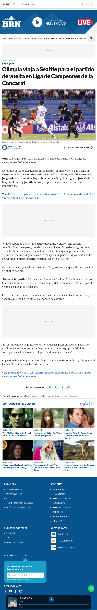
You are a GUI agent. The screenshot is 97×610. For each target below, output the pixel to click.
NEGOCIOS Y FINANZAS (49, 38)
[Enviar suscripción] (41, 575)
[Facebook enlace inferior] (15, 591)
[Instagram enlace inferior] (20, 591)
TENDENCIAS (72, 38)
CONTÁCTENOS (14, 489)
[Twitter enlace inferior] (5, 591)
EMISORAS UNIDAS (27, 4)
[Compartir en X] (62, 387)
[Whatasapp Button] (91, 588)
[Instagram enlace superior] (91, 4)
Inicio (4, 60)
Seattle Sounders (39, 396)
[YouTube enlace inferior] (10, 591)
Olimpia (27, 396)
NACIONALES (29, 38)
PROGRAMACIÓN (61, 516)
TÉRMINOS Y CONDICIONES (19, 503)
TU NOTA (6, 4)
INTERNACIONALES (62, 507)
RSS (7, 498)
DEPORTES (58, 512)
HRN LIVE (57, 521)
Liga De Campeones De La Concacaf (63, 396)
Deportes (12, 60)
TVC (15, 4)
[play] (51, 599)
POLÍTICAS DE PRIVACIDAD (19, 507)
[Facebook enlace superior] (87, 4)
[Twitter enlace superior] (82, 4)
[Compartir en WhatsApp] (56, 387)
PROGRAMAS (15, 38)
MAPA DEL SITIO (14, 494)
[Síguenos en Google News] (68, 387)
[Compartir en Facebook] (50, 387)
